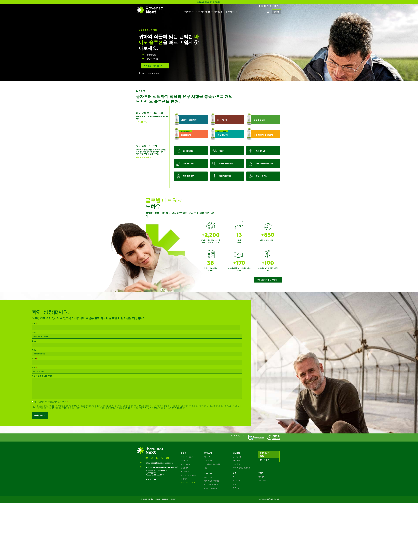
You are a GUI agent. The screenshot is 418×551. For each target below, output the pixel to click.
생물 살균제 (185, 472)
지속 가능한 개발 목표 (211, 481)
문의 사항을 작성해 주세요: (43, 376)
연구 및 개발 (237, 457)
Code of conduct (168, 499)
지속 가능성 (209, 473)
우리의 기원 (208, 460)
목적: (34, 367)
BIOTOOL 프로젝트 (211, 485)
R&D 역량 (236, 460)
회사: (34, 341)
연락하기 (261, 477)
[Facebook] (265, 6)
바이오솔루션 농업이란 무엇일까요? (209, 2)
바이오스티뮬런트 (187, 457)
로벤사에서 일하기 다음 (212, 464)
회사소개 (207, 457)
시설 (205, 468)
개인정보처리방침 (41, 402)
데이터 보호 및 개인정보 (146, 499)
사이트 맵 (157, 499)
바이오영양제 (185, 464)
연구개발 (236, 453)
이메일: (35, 332)
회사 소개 (208, 453)
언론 (234, 484)
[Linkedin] (259, 6)
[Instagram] (262, 6)
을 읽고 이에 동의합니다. (51, 402)
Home (144, 73)
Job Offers (262, 481)
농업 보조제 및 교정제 (188, 475)
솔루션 (183, 453)
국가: (34, 359)
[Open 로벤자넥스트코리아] (199, 12)
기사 (234, 477)
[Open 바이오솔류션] (212, 12)
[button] (268, 12)
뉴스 (234, 473)
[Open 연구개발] (233, 12)
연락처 (261, 473)
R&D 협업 (236, 464)
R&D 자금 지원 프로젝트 (241, 468)
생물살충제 (185, 468)
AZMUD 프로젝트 (210, 488)
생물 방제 (184, 479)
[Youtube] (270, 6)
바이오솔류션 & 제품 (188, 483)
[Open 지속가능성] (223, 12)
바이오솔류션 (237, 481)
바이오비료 (185, 460)
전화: (34, 350)
